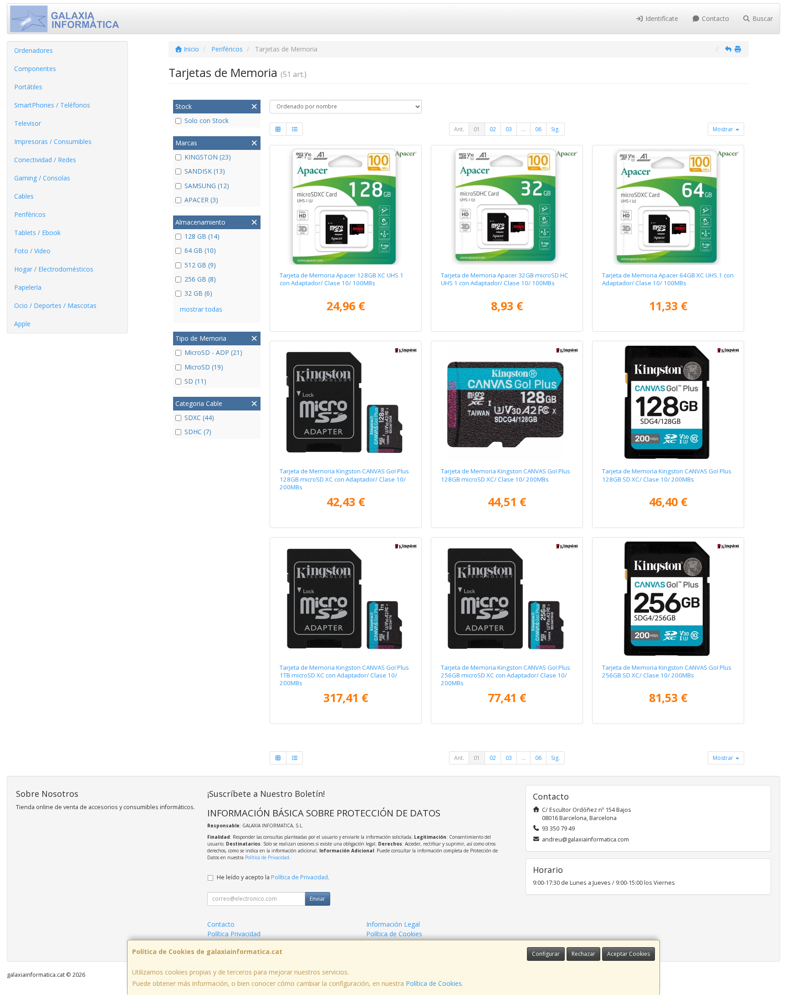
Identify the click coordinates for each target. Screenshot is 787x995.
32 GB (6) (198, 293)
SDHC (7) (197, 431)
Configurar (546, 954)
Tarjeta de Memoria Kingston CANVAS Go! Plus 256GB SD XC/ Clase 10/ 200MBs (666, 671)
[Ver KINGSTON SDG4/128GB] (668, 402)
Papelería (27, 287)
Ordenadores (33, 50)
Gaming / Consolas (42, 178)
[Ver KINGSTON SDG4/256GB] (668, 598)
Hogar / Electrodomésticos (53, 269)
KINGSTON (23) (207, 157)
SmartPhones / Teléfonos (52, 105)
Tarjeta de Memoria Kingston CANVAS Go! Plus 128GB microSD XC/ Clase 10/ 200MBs (505, 475)
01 (477, 129)
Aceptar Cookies (628, 954)
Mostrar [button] (724, 129)
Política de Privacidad (267, 857)
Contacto (714, 18)
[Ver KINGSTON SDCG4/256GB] (507, 598)
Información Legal (393, 924)
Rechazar (583, 954)
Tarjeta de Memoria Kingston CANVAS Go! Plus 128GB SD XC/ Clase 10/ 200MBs (666, 475)
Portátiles (28, 86)
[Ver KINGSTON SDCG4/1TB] (345, 598)
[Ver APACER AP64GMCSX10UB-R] (668, 206)
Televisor (27, 123)
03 (509, 129)
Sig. (555, 129)
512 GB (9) (200, 265)
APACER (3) (201, 199)
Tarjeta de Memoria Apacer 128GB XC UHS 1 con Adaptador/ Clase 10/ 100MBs (342, 279)
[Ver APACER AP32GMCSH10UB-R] (507, 206)
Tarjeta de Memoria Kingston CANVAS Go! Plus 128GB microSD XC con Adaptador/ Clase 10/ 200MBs (344, 479)
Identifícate (661, 18)
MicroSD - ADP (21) (213, 352)
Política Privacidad (234, 933)
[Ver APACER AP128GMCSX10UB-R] (345, 206)
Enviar (317, 899)
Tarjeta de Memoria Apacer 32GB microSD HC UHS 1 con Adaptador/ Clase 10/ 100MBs (504, 279)
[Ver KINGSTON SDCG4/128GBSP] (507, 402)
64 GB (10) (200, 250)
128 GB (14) (202, 236)
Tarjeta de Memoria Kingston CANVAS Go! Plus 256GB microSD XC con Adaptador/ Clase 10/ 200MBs (505, 675)
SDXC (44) (199, 417)
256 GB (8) (200, 279)
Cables (24, 196)
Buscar (762, 18)
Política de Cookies (434, 983)
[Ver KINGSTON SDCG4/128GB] (345, 402)
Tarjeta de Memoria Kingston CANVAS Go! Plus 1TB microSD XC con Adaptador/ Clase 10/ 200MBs (344, 675)
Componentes (35, 68)
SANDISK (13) (204, 171)
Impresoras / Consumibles (53, 141)
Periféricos (30, 214)
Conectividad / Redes (45, 159)
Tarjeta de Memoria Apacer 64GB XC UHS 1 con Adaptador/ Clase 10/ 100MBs (668, 279)
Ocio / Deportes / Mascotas (55, 305)
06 (538, 129)
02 (493, 129)
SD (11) (195, 381)
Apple (22, 323)
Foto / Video (32, 250)
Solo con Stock (206, 120)
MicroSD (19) (203, 367)
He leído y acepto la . (273, 877)
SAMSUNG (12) (206, 185)
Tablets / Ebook (37, 232)
